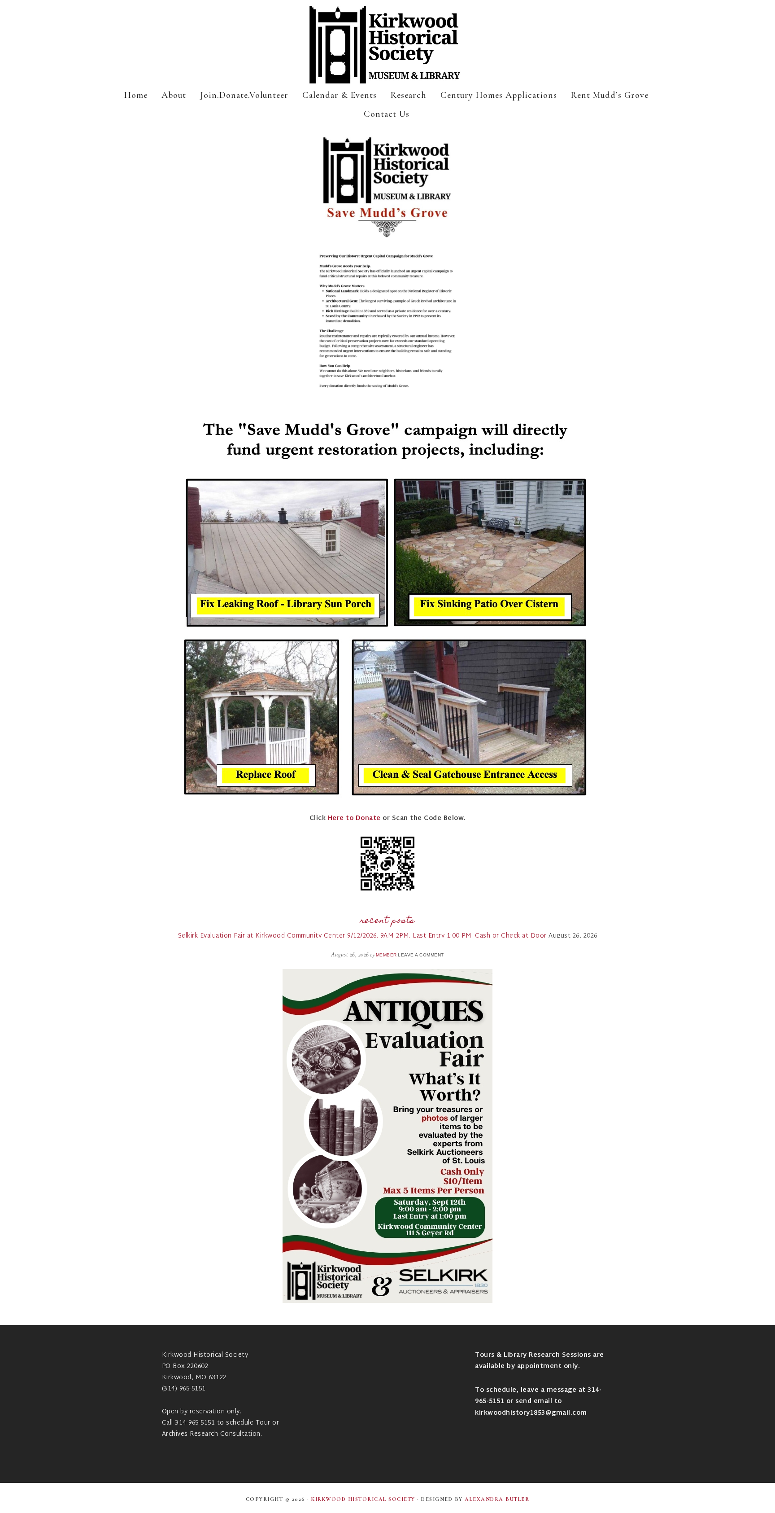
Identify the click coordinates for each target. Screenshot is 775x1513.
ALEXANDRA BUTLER (497, 1499)
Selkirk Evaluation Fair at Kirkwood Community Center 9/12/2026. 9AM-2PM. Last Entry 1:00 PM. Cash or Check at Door (362, 936)
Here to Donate (354, 818)
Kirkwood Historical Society (387, 45)
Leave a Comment (421, 954)
